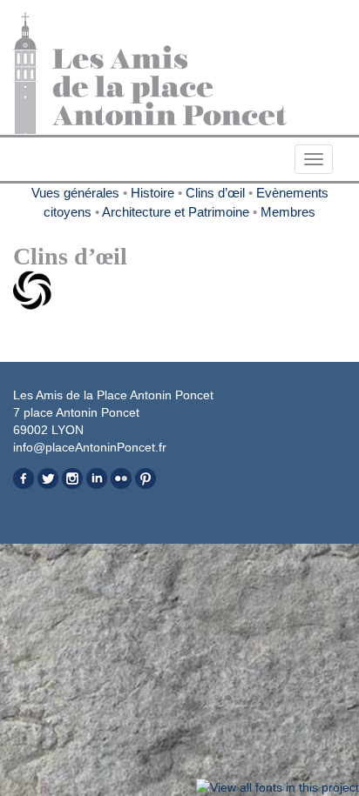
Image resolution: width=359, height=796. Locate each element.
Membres (288, 211)
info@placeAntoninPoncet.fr (89, 447)
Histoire (152, 192)
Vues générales (75, 192)
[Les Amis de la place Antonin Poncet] (179, 73)
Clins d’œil (215, 192)
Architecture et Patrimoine (175, 211)
